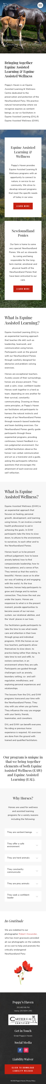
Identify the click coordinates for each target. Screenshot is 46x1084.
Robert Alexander (28, 934)
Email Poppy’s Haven (23, 1035)
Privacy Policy (30, 1081)
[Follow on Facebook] (20, 1050)
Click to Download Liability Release (23, 1069)
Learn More (23, 206)
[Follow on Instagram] (26, 1050)
